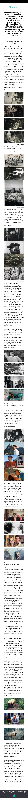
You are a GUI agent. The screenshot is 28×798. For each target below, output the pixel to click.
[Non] (26, 794)
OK (14, 796)
